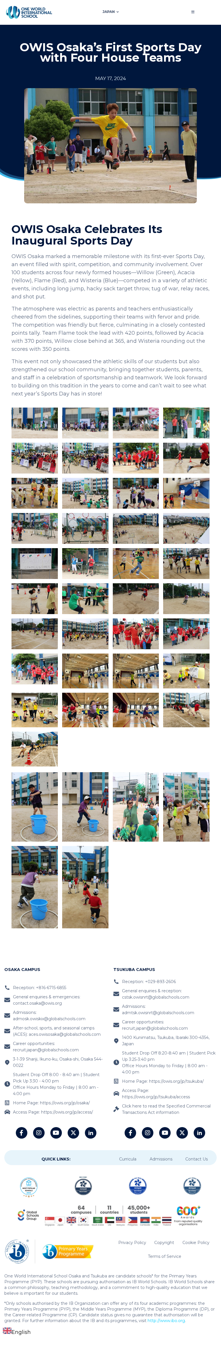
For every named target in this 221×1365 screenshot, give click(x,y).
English (21, 1332)
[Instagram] (39, 1133)
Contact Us (196, 1159)
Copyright (164, 1242)
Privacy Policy (132, 1242)
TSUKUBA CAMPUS (134, 969)
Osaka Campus (22, 969)
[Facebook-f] (21, 1133)
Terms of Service (164, 1256)
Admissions (161, 1159)
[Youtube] (56, 1133)
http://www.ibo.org (166, 1320)
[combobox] (17, 1332)
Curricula (127, 1159)
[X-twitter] (73, 1133)
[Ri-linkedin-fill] (90, 1133)
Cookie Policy (195, 1242)
